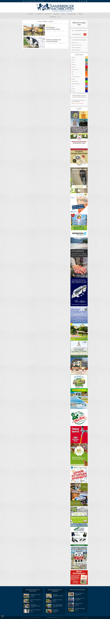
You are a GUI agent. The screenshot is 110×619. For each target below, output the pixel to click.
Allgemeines (39, 13)
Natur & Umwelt (49, 25)
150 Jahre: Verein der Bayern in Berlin (35, 600)
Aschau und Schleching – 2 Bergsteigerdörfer (79, 594)
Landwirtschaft (71, 13)
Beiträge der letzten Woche (76, 47)
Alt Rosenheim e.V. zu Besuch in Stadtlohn (35, 595)
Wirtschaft (53, 16)
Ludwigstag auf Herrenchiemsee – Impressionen (58, 595)
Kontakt (27, 617)
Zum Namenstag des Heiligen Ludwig (80, 609)
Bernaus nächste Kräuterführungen (56, 610)
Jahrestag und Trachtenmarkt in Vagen (35, 610)
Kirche (63, 13)
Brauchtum (48, 13)
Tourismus (56, 13)
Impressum (24, 617)
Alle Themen (30, 13)
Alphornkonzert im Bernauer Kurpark (57, 600)
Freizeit (81, 13)
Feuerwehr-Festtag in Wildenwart (78, 604)
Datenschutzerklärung (36, 617)
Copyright (31, 617)
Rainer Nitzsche (60, 617)
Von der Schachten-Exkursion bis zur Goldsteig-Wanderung (57, 605)
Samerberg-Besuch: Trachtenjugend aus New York (35, 605)
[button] (2, 616)
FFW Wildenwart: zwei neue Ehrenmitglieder (79, 599)
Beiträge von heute (75, 42)
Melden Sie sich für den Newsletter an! (78, 103)
